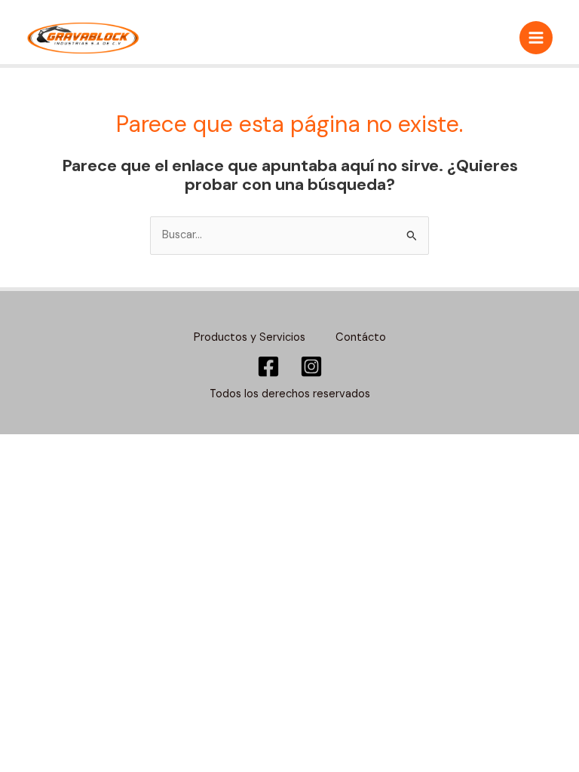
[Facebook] (268, 366)
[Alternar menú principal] (536, 37)
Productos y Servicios (249, 337)
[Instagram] (311, 366)
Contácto (360, 337)
